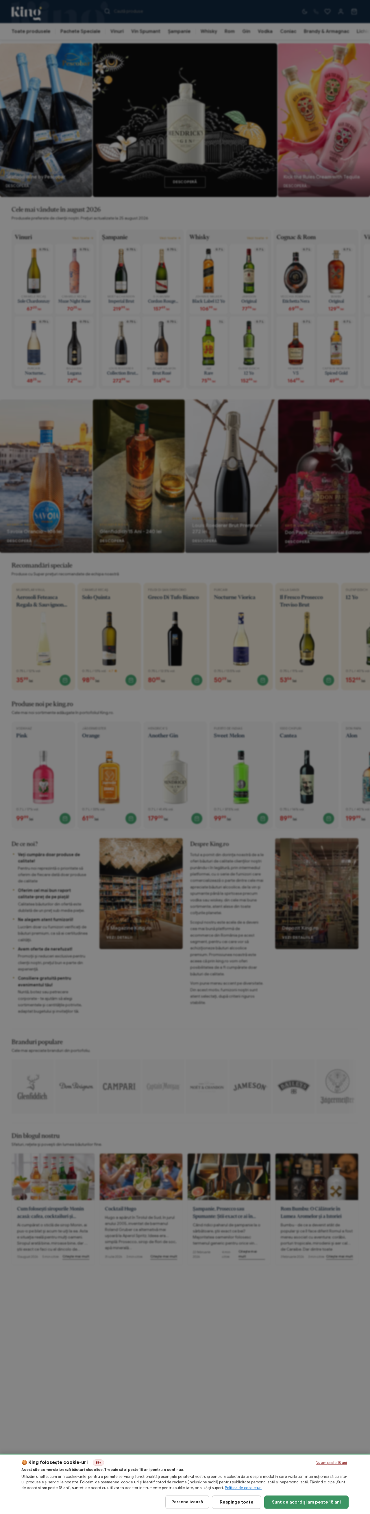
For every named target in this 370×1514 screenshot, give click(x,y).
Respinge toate (237, 1501)
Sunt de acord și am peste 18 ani (306, 1501)
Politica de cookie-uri (243, 1487)
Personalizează (187, 1501)
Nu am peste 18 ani (331, 1463)
